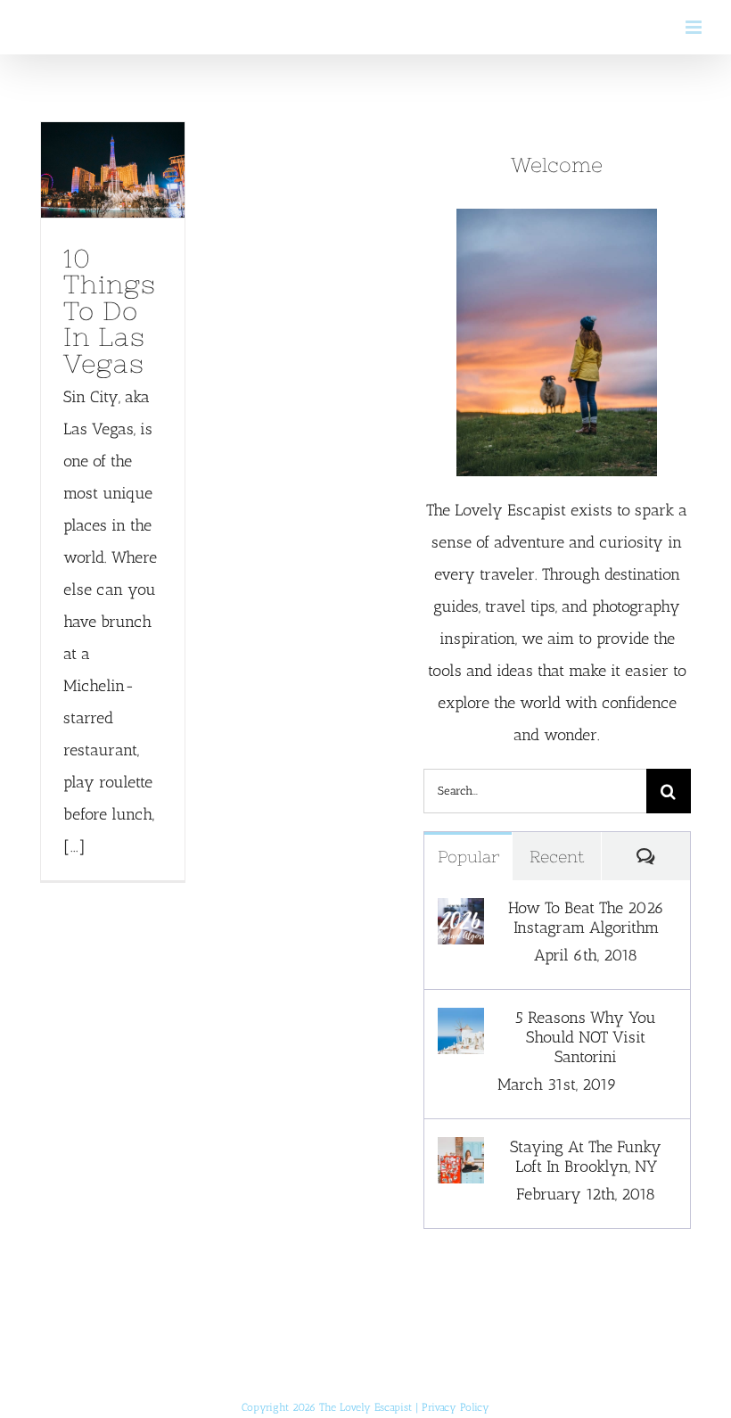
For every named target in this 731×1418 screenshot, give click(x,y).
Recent (557, 856)
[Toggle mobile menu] (695, 27)
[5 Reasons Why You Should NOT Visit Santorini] (461, 1024)
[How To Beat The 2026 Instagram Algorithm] (461, 914)
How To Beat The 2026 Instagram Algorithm (586, 917)
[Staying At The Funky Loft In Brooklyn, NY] (461, 1153)
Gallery (112, 197)
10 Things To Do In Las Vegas (108, 143)
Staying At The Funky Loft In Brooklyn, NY (585, 1156)
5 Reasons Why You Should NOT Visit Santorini (585, 1037)
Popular (468, 856)
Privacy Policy (455, 1407)
